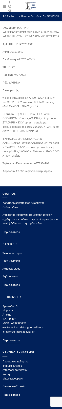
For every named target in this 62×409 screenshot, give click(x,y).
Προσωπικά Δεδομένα (15, 361)
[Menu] (4, 6)
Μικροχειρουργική (12, 378)
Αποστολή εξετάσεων (14, 369)
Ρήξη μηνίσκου (11, 260)
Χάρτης (6, 374)
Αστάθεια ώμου (11, 268)
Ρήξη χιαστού (10, 276)
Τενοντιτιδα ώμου (12, 253)
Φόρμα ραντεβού (12, 365)
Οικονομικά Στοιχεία (13, 386)
